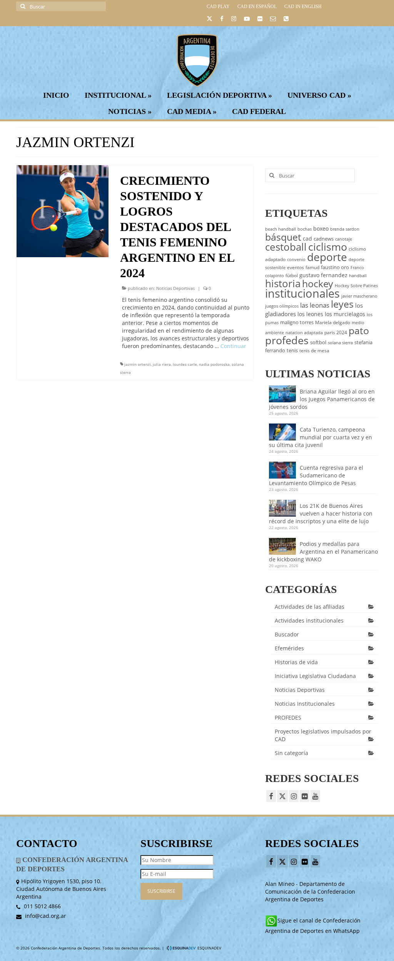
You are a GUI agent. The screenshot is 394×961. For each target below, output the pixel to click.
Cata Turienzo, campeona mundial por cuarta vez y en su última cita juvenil (320, 437)
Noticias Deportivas (175, 288)
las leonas (314, 305)
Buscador (287, 634)
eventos (295, 267)
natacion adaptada (304, 332)
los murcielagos (345, 314)
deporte (327, 256)
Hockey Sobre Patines (356, 285)
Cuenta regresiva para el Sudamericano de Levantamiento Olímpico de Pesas (316, 475)
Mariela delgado (332, 322)
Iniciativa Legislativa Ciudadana (315, 676)
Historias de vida (296, 662)
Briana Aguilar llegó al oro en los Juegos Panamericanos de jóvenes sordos (322, 399)
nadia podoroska (214, 364)
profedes (287, 340)
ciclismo (327, 247)
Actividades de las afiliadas (309, 606)
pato (359, 330)
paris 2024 (335, 332)
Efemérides (289, 648)
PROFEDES (288, 717)
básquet (283, 236)
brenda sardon (344, 229)
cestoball (286, 247)
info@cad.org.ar (44, 915)
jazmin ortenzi (137, 364)
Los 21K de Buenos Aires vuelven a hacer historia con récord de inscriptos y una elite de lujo (320, 513)
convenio (296, 259)
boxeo (321, 228)
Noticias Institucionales (305, 703)
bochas (304, 229)
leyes (342, 303)
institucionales (302, 293)
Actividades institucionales (309, 620)
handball (358, 275)
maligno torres (297, 322)
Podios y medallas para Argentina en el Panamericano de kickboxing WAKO (323, 551)
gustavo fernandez (323, 275)
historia (283, 283)
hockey (317, 283)
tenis (292, 350)
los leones (310, 314)
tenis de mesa (314, 350)
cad (307, 238)
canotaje (343, 239)
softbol (318, 342)
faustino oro (335, 267)
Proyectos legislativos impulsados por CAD (323, 735)
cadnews (324, 238)
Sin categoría (291, 753)
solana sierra (340, 342)
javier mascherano (359, 296)
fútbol (291, 275)
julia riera (162, 364)
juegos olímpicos (282, 306)
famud (312, 267)
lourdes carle (185, 364)
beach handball (280, 229)
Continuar (233, 346)
